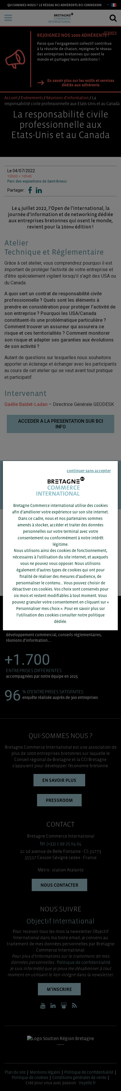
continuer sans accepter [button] (89, 470)
